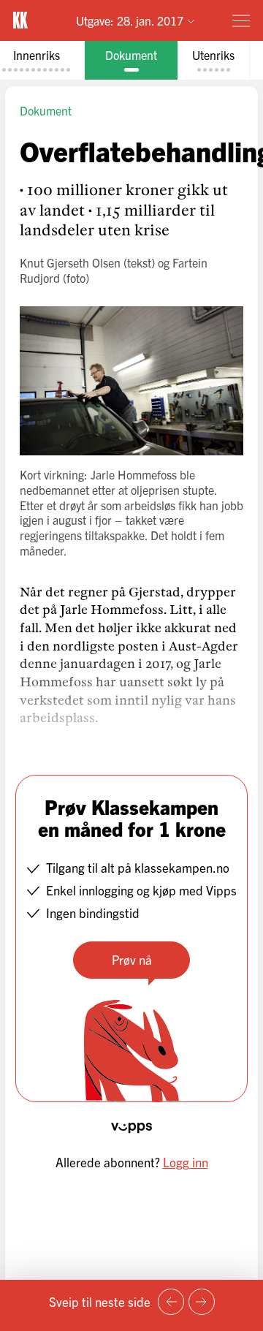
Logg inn (185, 1161)
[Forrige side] (171, 1302)
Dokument (46, 110)
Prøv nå (132, 959)
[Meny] (241, 20)
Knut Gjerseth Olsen (70, 262)
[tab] (131, 60)
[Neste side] (201, 1302)
